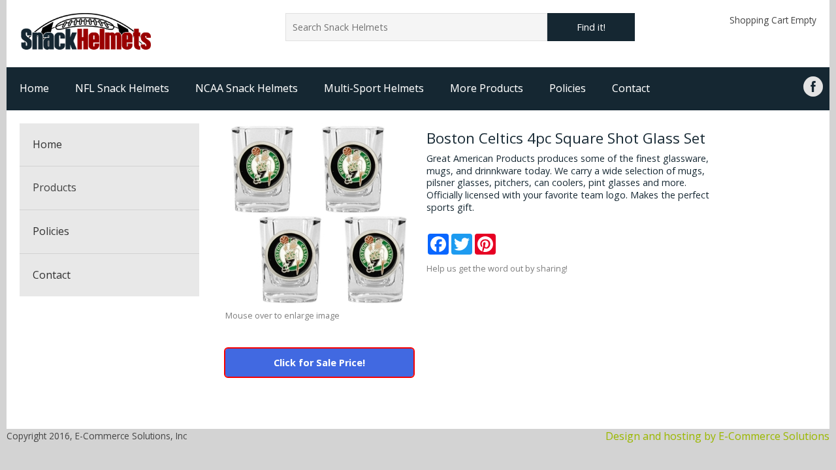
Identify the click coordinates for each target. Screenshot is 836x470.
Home (34, 88)
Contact (631, 88)
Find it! (591, 27)
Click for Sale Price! (319, 362)
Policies (567, 88)
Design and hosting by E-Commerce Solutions (717, 436)
